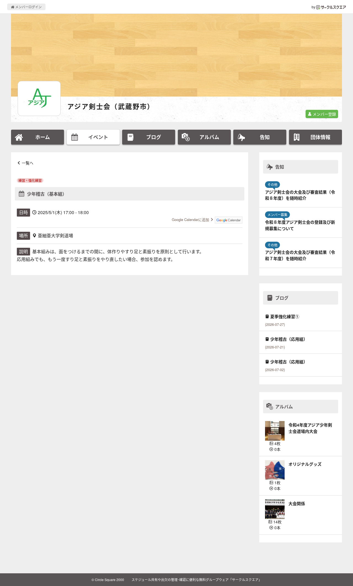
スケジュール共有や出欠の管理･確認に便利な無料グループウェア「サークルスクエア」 (197, 579)
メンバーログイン (28, 6)
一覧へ (27, 163)
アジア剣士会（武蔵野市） (110, 106)
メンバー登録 (324, 114)
